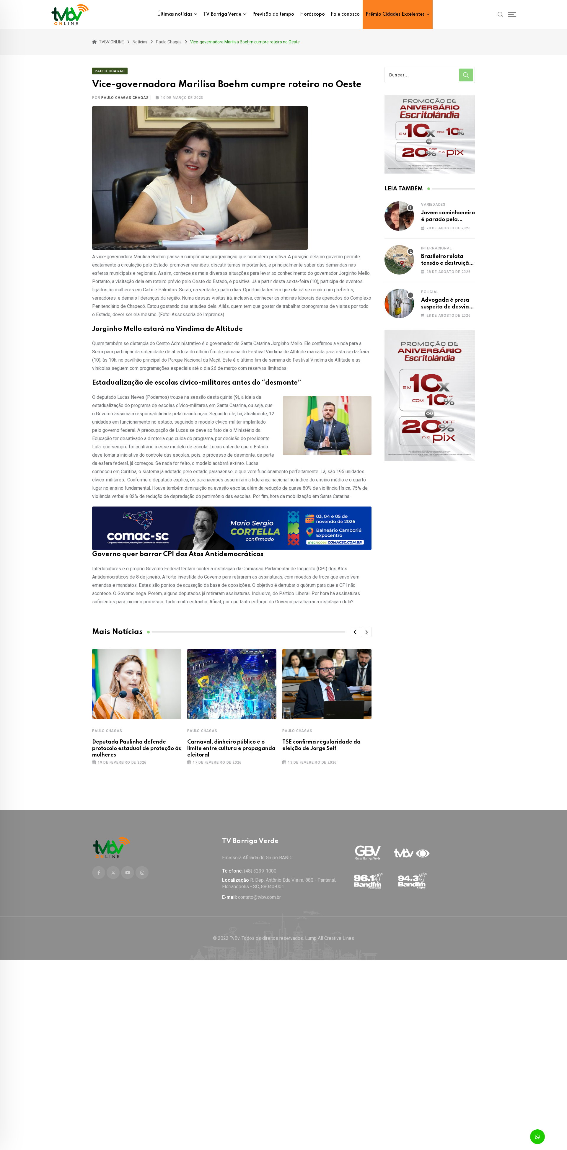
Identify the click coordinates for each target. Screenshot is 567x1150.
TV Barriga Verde (222, 14)
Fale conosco (345, 14)
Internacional (436, 248)
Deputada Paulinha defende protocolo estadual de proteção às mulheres (136, 748)
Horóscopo (312, 14)
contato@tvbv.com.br (259, 897)
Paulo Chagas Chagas (125, 98)
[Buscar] (501, 14)
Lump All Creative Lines (329, 938)
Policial (429, 292)
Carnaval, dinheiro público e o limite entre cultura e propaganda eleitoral (231, 748)
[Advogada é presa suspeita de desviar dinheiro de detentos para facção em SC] (399, 303)
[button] (355, 632)
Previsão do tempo (273, 14)
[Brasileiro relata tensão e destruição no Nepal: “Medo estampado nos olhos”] (399, 260)
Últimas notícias (174, 14)
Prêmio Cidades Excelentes (395, 14)
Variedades (433, 204)
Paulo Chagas (107, 731)
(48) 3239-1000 (260, 871)
